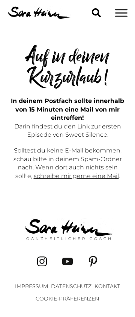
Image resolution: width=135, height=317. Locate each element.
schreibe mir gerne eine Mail (76, 176)
